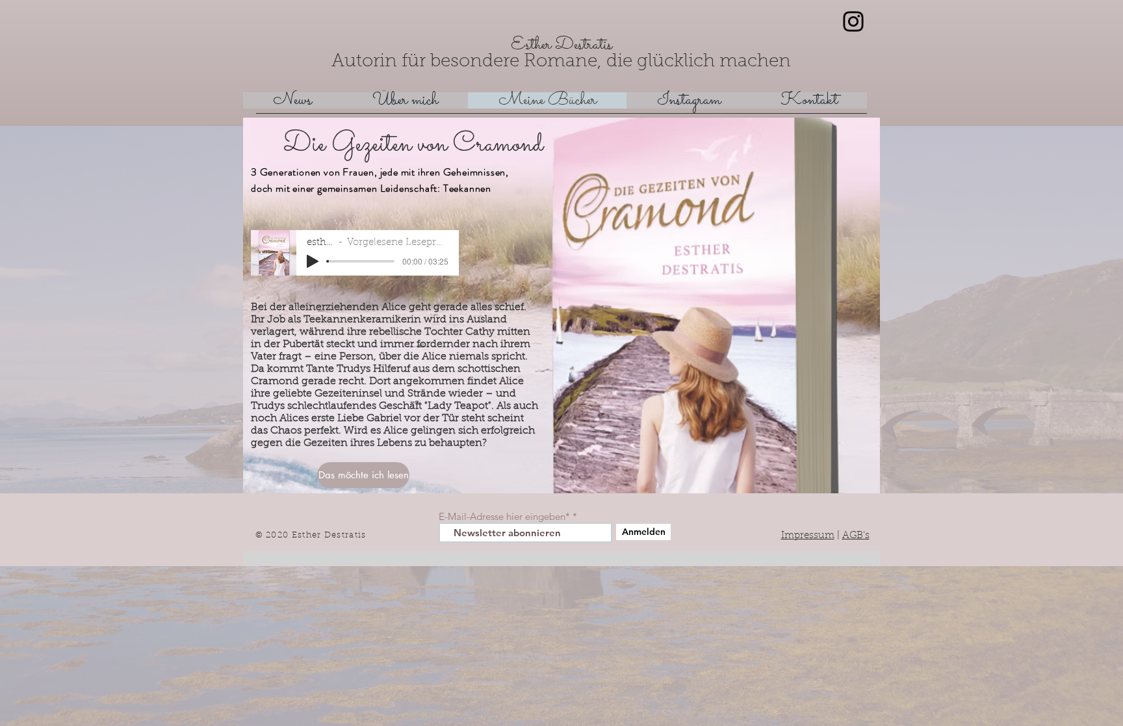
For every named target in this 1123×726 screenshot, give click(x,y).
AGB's (856, 536)
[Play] (312, 261)
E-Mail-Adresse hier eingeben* (504, 516)
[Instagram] (853, 21)
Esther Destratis (561, 45)
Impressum (807, 536)
